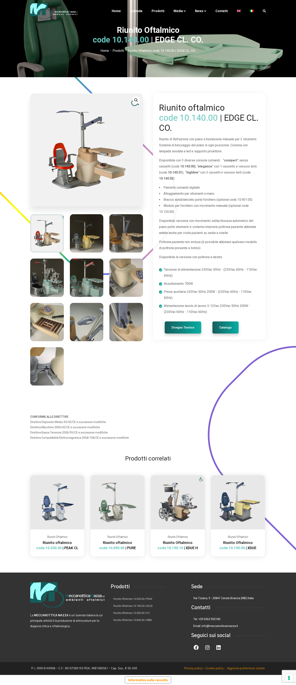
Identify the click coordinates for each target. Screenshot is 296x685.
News (199, 11)
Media (178, 11)
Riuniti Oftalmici (57, 536)
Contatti (221, 11)
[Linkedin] (218, 647)
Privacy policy (193, 668)
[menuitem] (238, 11)
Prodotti (158, 11)
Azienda (136, 11)
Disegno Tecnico (183, 327)
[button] (136, 100)
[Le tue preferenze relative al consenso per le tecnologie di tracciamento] (289, 678)
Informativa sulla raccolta (148, 680)
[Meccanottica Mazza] (54, 11)
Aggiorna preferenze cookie (246, 668)
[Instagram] (207, 647)
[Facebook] (196, 647)
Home (116, 11)
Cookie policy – (215, 668)
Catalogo (225, 327)
